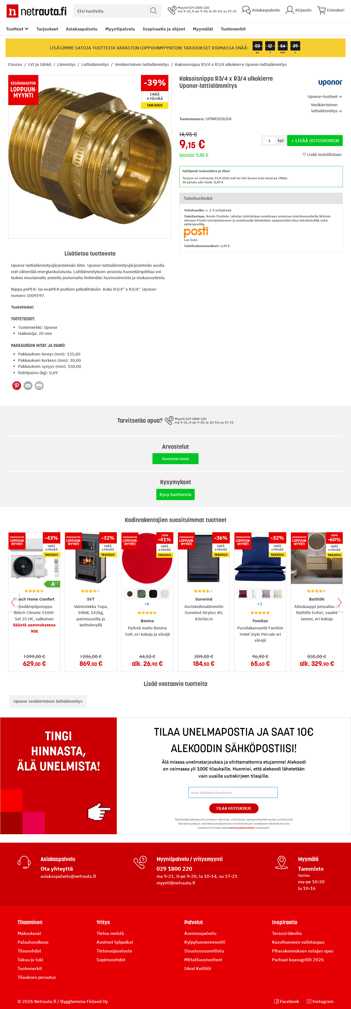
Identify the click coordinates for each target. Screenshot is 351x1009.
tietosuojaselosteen (242, 827)
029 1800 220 (174, 868)
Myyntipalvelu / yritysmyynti (190, 859)
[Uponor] (330, 83)
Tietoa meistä (110, 933)
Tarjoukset (47, 29)
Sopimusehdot (111, 959)
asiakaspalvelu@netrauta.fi (68, 876)
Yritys (103, 922)
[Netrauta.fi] (36, 11)
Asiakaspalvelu (82, 29)
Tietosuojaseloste (114, 951)
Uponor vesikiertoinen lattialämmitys (48, 701)
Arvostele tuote (175, 458)
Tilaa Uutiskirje (233, 808)
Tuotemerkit (233, 29)
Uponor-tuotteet (323, 96)
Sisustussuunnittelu (204, 951)
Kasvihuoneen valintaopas (298, 942)
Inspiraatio (284, 922)
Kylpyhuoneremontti (204, 942)
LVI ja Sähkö (40, 64)
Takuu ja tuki (30, 959)
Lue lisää (190, 240)
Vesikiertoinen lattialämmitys (142, 64)
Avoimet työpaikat (115, 942)
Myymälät (203, 29)
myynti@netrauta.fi (176, 882)
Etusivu (15, 64)
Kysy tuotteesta (175, 494)
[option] (130, 594)
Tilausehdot (29, 951)
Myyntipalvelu (120, 29)
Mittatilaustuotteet (203, 959)
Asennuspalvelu (200, 933)
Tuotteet (14, 29)
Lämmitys (67, 64)
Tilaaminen (30, 922)
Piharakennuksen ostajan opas (302, 951)
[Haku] (153, 11)
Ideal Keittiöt (197, 968)
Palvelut (193, 922)
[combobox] (117, 11)
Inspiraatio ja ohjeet (164, 29)
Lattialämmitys (95, 64)
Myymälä (308, 859)
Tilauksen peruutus (37, 977)
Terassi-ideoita (287, 933)
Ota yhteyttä (57, 868)
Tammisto (311, 868)
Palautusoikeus (33, 942)
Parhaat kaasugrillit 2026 (298, 959)
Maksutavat (29, 933)
